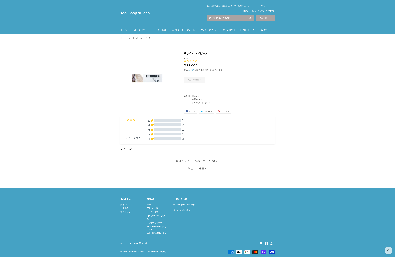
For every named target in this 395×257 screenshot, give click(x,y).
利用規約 (124, 208)
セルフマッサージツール (183, 30)
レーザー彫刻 (159, 30)
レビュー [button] (126, 149)
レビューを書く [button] (133, 138)
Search (123, 243)
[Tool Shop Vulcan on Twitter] (261, 243)
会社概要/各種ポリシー (157, 233)
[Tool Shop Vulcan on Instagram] (271, 243)
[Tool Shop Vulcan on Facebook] (266, 243)
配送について (126, 204)
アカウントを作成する (266, 11)
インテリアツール (208, 30)
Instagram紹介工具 (138, 243)
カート (268, 18)
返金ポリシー (126, 212)
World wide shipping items (238, 30)
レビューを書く (197, 168)
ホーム (123, 30)
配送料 (191, 70)
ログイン (246, 11)
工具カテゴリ (139, 30)
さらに (263, 30)
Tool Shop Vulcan (135, 13)
